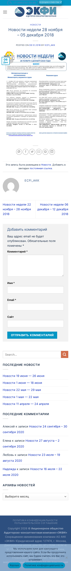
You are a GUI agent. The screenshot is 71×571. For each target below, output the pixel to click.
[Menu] (5, 12)
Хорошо (14, 565)
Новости (35, 24)
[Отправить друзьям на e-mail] (39, 152)
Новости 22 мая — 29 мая (22, 390)
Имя (11, 282)
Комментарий (17, 251)
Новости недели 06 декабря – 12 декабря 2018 (52, 209)
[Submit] (64, 354)
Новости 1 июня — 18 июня (22, 383)
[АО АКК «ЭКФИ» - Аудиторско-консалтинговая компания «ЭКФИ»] (35, 12)
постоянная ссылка (41, 168)
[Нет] (66, 559)
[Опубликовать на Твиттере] (32, 152)
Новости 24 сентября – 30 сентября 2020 (35, 429)
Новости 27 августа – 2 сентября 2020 (31, 443)
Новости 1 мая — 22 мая (21, 397)
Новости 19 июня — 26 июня (23, 376)
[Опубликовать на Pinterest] (45, 152)
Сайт (10, 316)
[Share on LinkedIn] (52, 152)
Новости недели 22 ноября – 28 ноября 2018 (17, 209)
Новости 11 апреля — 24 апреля (26, 404)
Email (11, 299)
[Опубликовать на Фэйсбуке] (26, 152)
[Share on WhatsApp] (19, 152)
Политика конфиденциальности (35, 520)
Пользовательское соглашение (36, 523)
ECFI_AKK (50, 45)
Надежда (9, 469)
